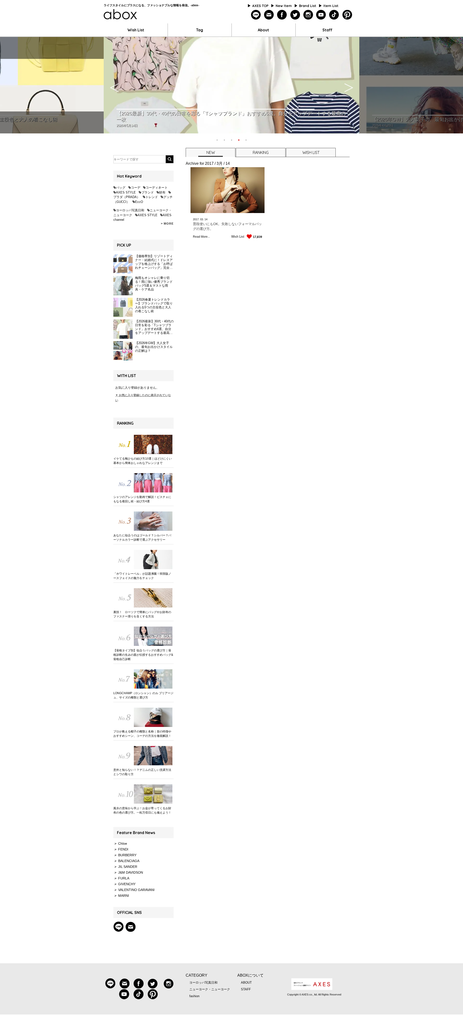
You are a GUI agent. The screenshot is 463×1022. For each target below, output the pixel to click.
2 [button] (224, 139)
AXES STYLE (126, 192)
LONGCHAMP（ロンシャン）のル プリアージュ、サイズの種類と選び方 (143, 695)
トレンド (151, 197)
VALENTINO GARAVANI (136, 890)
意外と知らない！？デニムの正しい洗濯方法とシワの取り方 (142, 772)
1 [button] (217, 139)
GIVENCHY (127, 884)
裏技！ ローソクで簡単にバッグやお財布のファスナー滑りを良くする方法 (142, 614)
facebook (282, 15)
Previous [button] (114, 85)
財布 (162, 192)
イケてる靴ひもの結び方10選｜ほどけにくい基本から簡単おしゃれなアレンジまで (142, 461)
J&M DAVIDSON (130, 872)
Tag (199, 30)
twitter (295, 15)
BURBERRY (127, 855)
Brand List (307, 6)
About (263, 30)
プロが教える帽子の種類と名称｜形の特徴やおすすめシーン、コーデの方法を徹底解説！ (142, 734)
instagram (308, 15)
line (256, 15)
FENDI (123, 849)
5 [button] (246, 139)
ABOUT (246, 982)
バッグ (120, 187)
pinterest (347, 15)
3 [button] (231, 139)
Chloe (122, 843)
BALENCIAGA (128, 861)
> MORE (167, 223)
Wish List (135, 30)
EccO (139, 202)
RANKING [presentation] (261, 152)
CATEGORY (196, 975)
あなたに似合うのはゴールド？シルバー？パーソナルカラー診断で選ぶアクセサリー (142, 537)
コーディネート (157, 187)
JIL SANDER (127, 867)
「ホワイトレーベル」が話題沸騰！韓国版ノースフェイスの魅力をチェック (142, 576)
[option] (231, 85)
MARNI (123, 896)
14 (205, 219)
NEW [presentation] (210, 152)
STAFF (246, 989)
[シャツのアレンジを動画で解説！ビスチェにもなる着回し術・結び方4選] (143, 482)
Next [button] (349, 85)
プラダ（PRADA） (126, 197)
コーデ (135, 187)
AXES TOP (260, 6)
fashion (194, 996)
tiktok (334, 15)
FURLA (123, 878)
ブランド (147, 192)
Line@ (118, 927)
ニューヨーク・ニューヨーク (209, 989)
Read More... (201, 236)
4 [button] (238, 139)
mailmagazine (269, 15)
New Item (284, 6)
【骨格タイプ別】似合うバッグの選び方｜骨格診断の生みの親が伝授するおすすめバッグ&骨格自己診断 (143, 655)
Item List (330, 6)
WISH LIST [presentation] (311, 152)
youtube (321, 15)
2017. (196, 219)
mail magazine (130, 927)
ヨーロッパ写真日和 (130, 210)
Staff (327, 30)
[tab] (210, 152)
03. (202, 219)
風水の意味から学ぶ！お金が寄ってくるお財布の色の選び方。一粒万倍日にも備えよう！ (142, 810)
